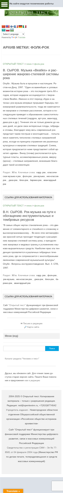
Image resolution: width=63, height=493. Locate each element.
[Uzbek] (12, 30)
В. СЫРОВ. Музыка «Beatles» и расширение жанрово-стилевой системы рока (31, 74)
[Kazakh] (3, 30)
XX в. (14, 172)
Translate (21, 37)
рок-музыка (39, 176)
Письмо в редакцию (32, 323)
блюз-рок (23, 180)
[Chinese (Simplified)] (3, 26)
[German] (20, 26)
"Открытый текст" (17, 305)
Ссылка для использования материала (28, 197)
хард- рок (41, 172)
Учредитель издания (17, 410)
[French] (16, 26)
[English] (8, 26)
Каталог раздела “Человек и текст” (22, 358)
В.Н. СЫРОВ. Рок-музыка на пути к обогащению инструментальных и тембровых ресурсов (29, 215)
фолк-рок (27, 176)
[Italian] (24, 26)
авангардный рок (22, 283)
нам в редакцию (32, 380)
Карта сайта (33, 327)
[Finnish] (12, 26)
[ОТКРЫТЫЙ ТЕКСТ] (31, 15)
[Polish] (8, 30)
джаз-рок (13, 180)
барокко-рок (36, 180)
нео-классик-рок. (24, 279)
